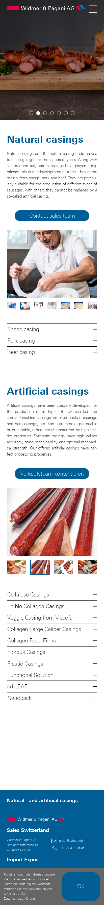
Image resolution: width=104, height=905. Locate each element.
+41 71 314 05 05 (72, 848)
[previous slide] (18, 264)
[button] (52, 329)
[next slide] (86, 264)
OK (81, 886)
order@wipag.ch (71, 841)
